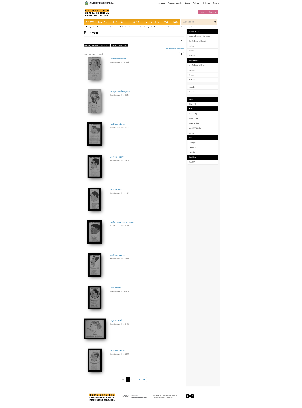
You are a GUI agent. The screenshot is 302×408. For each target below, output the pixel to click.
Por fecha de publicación (198, 41)
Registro (212, 12)
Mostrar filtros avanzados (175, 49)
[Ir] (215, 22)
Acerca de (161, 3)
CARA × (114, 45)
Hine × (120, 45)
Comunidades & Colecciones (199, 36)
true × (125, 45)
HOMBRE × (95, 45)
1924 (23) (192, 143)
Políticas (196, 3)
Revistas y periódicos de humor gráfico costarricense (169, 27)
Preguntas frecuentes (175, 3)
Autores (192, 46)
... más (191, 133)
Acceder (192, 87)
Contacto (216, 3)
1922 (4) (192, 152)
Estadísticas (206, 3)
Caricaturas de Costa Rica (138, 27)
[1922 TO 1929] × (105, 45)
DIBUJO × (87, 45)
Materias (192, 56)
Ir (181, 41)
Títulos (191, 51)
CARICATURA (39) (195, 128)
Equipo (187, 3)
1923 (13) (192, 147)
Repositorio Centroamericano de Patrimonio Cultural (107, 27)
